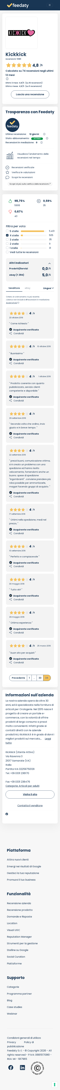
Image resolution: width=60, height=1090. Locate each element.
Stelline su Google (17, 950)
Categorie (13, 987)
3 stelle (14, 239)
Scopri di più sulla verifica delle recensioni (29, 184)
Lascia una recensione (30, 94)
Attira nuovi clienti (18, 859)
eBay (27, 288)
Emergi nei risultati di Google (24, 866)
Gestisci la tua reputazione (23, 873)
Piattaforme (14, 963)
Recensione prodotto (20, 910)
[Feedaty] (18, 5)
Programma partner (19, 994)
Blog (9, 1000)
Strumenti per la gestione (22, 943)
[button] (30, 156)
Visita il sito (30, 794)
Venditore (14, 288)
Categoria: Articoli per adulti (22, 786)
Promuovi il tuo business (21, 880)
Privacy (11, 1042)
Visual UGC (13, 930)
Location (12, 923)
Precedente (18, 677)
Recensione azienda (19, 903)
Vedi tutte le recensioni (24, 252)
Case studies (14, 1007)
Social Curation (16, 957)
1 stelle (14, 248)
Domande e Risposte (19, 916)
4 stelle (14, 235)
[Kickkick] (21, 32)
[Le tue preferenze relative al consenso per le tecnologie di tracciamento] (55, 1085)
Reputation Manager (19, 937)
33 (40, 677)
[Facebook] (7, 814)
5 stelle (14, 231)
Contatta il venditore (30, 805)
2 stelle (14, 244)
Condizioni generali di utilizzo (24, 1038)
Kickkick (16, 54)
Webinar (12, 1014)
